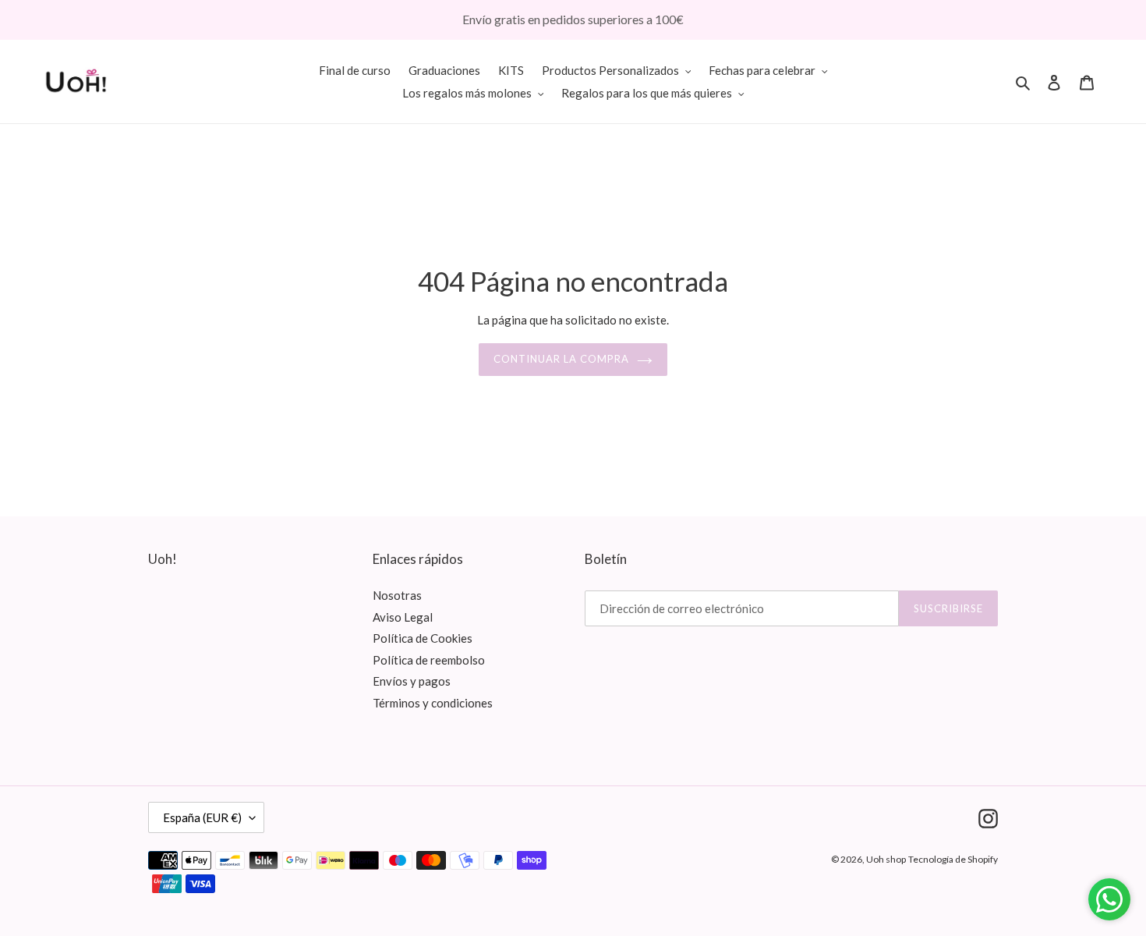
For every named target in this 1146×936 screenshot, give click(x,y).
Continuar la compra (561, 359)
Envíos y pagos (412, 681)
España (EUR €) (202, 817)
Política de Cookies (422, 638)
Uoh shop (886, 859)
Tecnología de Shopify (953, 859)
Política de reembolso (429, 660)
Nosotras (397, 595)
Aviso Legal (403, 617)
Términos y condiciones (433, 703)
